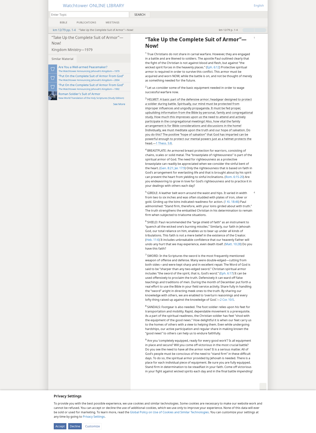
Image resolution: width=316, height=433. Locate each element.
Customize (92, 426)
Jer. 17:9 (179, 168)
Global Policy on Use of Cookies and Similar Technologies (169, 412)
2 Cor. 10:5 (227, 300)
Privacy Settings (94, 417)
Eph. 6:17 (226, 273)
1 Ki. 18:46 (231, 202)
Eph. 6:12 (213, 67)
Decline (75, 426)
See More (119, 104)
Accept (60, 426)
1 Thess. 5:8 (164, 143)
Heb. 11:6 (152, 240)
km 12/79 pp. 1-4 (64, 30)
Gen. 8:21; (167, 168)
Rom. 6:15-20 (234, 177)
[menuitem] (263, 14)
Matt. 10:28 (233, 244)
